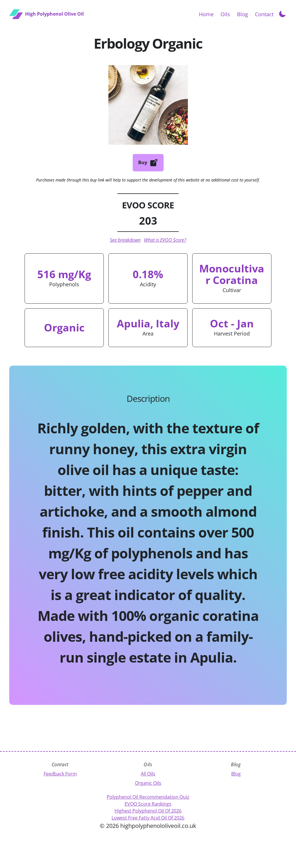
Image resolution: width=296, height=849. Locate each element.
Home (206, 14)
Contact (264, 14)
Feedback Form (60, 774)
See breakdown (125, 240)
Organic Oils (148, 783)
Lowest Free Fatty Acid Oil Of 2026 (148, 818)
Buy (142, 162)
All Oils (148, 774)
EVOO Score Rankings (148, 804)
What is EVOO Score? (165, 240)
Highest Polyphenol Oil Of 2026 (148, 811)
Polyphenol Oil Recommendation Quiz (148, 797)
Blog (242, 14)
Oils (225, 14)
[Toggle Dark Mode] (282, 13)
